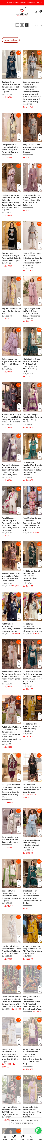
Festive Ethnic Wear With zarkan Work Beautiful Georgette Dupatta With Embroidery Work (11, 471)
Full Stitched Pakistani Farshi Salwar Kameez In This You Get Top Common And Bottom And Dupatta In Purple (32, 678)
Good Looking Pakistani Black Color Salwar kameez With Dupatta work (32, 790)
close (40, 3)
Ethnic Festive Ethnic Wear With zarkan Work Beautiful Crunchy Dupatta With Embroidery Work (31, 366)
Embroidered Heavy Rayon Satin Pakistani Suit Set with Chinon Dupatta (11, 364)
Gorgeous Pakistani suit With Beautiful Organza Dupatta (10, 840)
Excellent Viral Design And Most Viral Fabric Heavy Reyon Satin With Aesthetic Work (11, 419)
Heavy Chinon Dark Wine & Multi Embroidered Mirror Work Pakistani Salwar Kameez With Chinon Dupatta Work (32, 1004)
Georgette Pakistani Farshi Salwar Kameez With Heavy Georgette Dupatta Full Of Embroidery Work (11, 792)
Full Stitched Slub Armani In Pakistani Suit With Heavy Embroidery (31, 728)
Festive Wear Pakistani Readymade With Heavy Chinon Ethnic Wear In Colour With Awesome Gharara (32, 469)
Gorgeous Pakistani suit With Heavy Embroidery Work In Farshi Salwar (31, 845)
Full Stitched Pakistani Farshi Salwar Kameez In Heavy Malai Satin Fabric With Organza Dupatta (11, 677)
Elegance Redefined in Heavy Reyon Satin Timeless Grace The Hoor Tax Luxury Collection (32, 201)
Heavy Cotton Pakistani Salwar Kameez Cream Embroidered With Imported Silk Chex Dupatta (10, 1056)
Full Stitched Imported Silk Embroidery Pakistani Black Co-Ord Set (11, 629)
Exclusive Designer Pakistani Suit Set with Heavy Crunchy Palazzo (32, 419)
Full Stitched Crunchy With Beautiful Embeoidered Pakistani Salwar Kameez (32, 577)
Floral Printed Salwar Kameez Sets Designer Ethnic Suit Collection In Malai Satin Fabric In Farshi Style (32, 525)
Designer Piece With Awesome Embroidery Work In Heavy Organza (32, 149)
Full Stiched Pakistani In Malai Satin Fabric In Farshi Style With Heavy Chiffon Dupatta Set (11, 579)
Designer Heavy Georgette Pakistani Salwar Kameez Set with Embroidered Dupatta (11, 88)
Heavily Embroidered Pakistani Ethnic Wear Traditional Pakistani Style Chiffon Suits (11, 951)
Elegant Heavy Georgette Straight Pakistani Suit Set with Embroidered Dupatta (11, 258)
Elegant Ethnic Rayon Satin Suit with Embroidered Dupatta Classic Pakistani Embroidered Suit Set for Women (32, 260)
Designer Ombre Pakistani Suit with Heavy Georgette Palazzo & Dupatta (10, 149)
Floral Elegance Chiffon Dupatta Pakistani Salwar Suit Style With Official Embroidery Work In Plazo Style (11, 525)
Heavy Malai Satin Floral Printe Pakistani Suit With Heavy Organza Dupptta (11, 1112)
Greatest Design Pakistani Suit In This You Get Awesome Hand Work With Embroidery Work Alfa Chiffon (32, 898)
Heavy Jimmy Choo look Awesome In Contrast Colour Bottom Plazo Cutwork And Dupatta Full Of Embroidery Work (32, 1057)
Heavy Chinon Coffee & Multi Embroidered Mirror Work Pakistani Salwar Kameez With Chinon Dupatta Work (11, 1003)
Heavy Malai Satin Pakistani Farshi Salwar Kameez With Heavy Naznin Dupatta (32, 1113)
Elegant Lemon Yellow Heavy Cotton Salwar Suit (11, 312)
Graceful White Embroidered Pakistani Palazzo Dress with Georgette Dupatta (11, 897)
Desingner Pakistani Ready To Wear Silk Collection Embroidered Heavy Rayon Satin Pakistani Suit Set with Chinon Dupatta (11, 203)
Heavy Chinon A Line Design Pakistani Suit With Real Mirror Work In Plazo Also (32, 951)
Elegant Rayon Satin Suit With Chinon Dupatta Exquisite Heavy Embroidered (31, 313)
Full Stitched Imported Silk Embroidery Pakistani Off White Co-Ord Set (32, 629)
